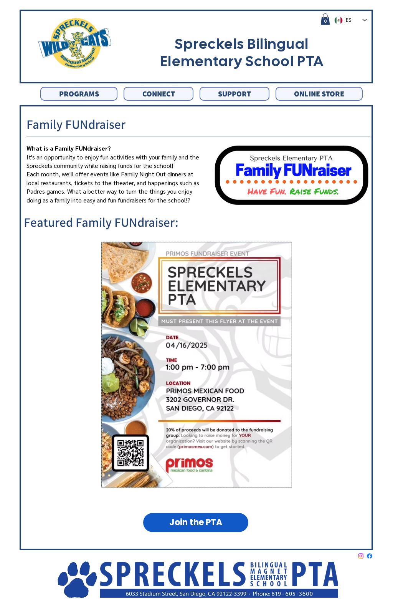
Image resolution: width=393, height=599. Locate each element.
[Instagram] (360, 556)
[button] (325, 19)
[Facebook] (369, 556)
